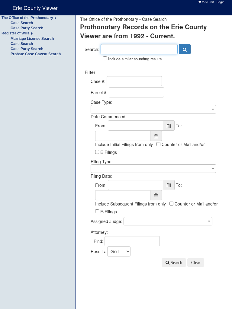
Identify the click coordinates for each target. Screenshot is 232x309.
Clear (195, 262)
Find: (98, 241)
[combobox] (153, 109)
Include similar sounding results (134, 59)
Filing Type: (102, 161)
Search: (92, 49)
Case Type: (101, 102)
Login (220, 2)
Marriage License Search (32, 39)
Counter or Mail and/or (182, 144)
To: (179, 126)
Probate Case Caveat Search (36, 54)
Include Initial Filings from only (124, 144)
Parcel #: (99, 92)
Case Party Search (27, 28)
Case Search (22, 23)
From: (101, 126)
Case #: (98, 81)
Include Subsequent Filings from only (130, 204)
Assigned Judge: (106, 221)
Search (175, 262)
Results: (98, 251)
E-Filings (108, 152)
